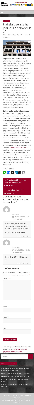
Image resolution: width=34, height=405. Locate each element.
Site (4, 328)
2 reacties (25, 35)
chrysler (5, 37)
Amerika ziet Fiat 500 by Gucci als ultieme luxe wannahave (15, 183)
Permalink (18, 219)
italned (16, 214)
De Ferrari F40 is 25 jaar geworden (14, 191)
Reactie (6, 279)
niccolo (17, 248)
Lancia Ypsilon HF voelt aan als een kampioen (15, 373)
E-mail (6, 317)
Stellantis (6, 21)
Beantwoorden (24, 236)
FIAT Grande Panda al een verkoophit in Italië (15, 376)
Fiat (9, 37)
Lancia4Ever (16, 35)
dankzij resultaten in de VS (19, 148)
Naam (5, 306)
